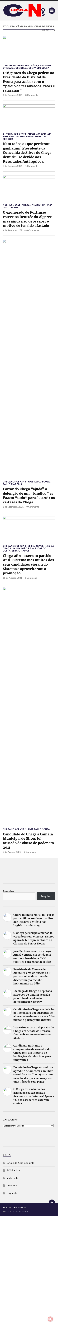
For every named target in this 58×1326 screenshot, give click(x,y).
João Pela (27, 548)
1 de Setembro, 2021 (13, 506)
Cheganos (19, 1207)
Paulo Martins (12, 484)
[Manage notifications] (50, 1319)
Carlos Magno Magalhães (20, 65)
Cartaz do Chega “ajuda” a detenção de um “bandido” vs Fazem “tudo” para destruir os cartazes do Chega (29, 495)
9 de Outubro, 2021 (12, 95)
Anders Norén (21, 1212)
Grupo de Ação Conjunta (20, 1162)
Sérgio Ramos (20, 550)
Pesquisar (8, 891)
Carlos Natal (11, 205)
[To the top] (52, 1203)
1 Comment (31, 166)
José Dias (20, 68)
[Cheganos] (29, 10)
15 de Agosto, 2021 (12, 577)
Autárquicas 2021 (14, 134)
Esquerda (12, 1192)
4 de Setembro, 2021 (13, 230)
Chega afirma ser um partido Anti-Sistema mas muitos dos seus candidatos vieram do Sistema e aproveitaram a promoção (28, 564)
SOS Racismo (14, 1170)
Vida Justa (12, 1177)
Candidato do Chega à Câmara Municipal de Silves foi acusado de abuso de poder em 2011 (28, 841)
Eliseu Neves (36, 546)
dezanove (12, 1185)
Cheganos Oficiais (39, 134)
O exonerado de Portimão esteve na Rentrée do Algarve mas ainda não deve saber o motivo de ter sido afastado (27, 219)
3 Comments (31, 95)
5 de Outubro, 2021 (12, 166)
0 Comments (32, 230)
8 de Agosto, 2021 (12, 852)
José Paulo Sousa (38, 68)
